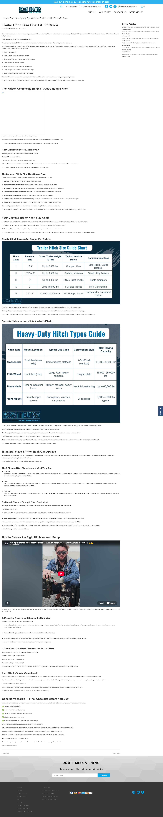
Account (134, 6)
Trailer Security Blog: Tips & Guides (24, 18)
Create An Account (50, 796)
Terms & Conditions (50, 790)
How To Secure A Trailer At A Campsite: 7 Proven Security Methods (140, 38)
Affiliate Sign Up (49, 799)
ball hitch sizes (26, 458)
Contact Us (120, 12)
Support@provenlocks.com (91, 6)
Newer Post (116, 753)
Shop (91, 12)
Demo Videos (136, 12)
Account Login (48, 793)
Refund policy (23, 808)
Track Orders (23, 805)
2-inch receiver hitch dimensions (102, 625)
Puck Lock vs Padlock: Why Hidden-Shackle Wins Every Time (139, 43)
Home (5, 18)
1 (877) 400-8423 (72, 6)
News (19, 802)
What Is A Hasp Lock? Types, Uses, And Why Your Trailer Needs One (140, 27)
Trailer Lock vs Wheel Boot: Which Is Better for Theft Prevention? (140, 54)
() (144, 6)
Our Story (105, 12)
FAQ (18, 799)
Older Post (6, 753)
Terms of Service (24, 811)
